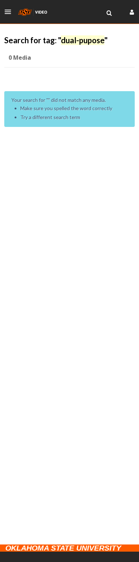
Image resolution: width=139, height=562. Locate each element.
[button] (10, 12)
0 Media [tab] (20, 57)
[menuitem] (109, 13)
